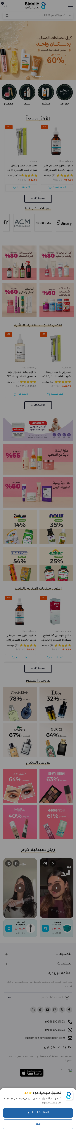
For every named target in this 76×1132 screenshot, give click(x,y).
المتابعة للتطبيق (38, 1112)
